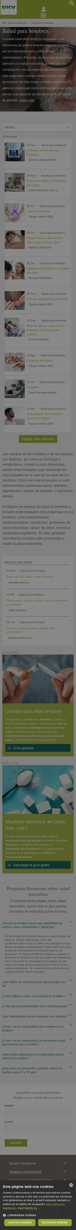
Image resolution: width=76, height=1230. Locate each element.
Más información (55, 1204)
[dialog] (38, 1205)
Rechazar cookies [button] (55, 1222)
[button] (38, 1208)
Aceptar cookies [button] (20, 1222)
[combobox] (71, 1185)
